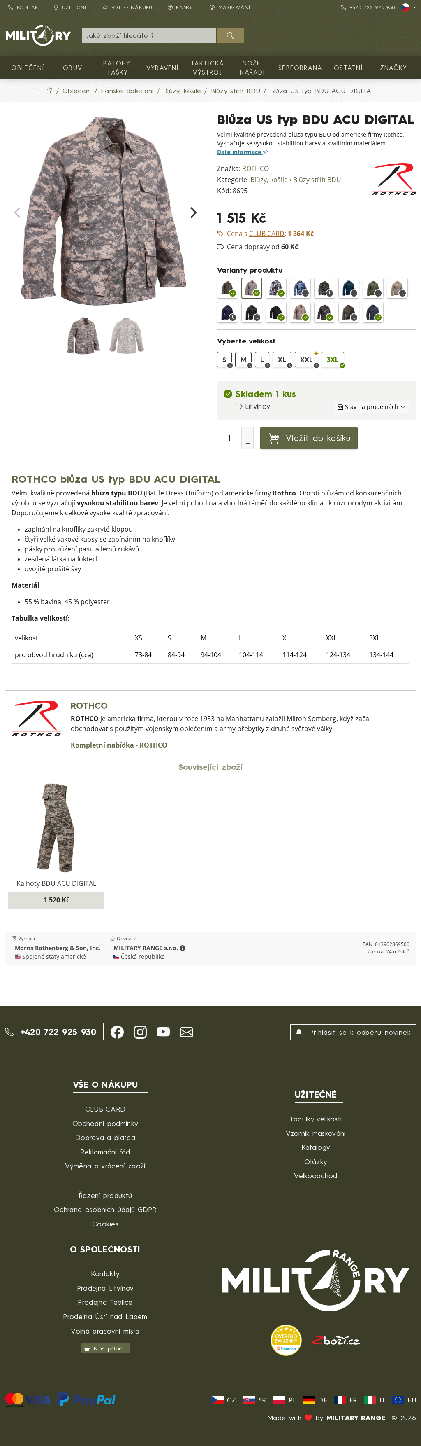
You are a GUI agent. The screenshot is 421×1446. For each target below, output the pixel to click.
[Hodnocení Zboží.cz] (336, 1339)
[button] (182, 948)
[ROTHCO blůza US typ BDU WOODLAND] (349, 312)
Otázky (316, 1161)
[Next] (192, 212)
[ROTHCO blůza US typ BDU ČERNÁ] (252, 312)
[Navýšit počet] (247, 432)
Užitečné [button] (75, 7)
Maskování (234, 7)
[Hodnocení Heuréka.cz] (288, 1339)
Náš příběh (110, 1348)
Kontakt (29, 7)
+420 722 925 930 (372, 7)
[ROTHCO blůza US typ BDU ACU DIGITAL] (251, 288)
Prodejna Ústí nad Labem (105, 1316)
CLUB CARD (105, 1109)
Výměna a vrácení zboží (105, 1165)
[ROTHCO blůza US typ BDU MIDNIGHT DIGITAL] (373, 312)
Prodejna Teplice (105, 1302)
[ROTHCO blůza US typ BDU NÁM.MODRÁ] (227, 312)
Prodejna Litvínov (105, 1288)
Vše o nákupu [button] (132, 7)
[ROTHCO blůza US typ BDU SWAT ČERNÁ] (276, 312)
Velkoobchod (316, 1175)
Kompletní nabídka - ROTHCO (119, 745)
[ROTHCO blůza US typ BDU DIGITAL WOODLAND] (227, 288)
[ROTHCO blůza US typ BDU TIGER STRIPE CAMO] (325, 288)
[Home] (49, 90)
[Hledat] (230, 35)
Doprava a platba (105, 1137)
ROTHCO (255, 168)
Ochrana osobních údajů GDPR (105, 1209)
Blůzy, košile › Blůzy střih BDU (295, 179)
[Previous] (18, 212)
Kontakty (105, 1273)
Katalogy (316, 1147)
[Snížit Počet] (247, 443)
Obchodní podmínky (105, 1123)
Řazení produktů (105, 1195)
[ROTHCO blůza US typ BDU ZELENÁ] (373, 288)
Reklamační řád (105, 1151)
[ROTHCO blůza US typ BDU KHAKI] (397, 288)
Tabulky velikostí (316, 1118)
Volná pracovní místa (105, 1331)
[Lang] (408, 7)
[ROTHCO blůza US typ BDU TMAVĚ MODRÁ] (349, 288)
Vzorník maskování (315, 1133)
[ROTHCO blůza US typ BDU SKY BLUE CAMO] (300, 288)
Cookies (105, 1223)
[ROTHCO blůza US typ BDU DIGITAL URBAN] (325, 312)
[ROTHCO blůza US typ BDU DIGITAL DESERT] (300, 312)
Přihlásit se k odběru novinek (358, 1032)
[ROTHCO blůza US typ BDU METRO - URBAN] (276, 288)
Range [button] (185, 7)
